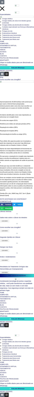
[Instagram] (6, 74)
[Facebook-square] (2, 74)
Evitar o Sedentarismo (7, 257)
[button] (6, 204)
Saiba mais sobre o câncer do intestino (13, 217)
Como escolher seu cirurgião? (10, 227)
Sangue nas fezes (6, 247)
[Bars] (2, 2)
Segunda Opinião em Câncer (10, 237)
